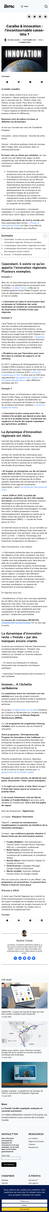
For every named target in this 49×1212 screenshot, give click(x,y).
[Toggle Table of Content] (44, 236)
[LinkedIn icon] (20, 958)
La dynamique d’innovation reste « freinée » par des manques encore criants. (25, 250)
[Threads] (40, 16)
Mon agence (33, 1183)
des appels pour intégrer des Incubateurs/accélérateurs (22, 379)
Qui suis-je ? (33, 1180)
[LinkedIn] (42, 82)
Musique (4, 1180)
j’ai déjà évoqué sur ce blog (24, 709)
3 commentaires (24, 42)
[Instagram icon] (29, 958)
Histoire (4, 1183)
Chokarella (39, 337)
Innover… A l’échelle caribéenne (18, 254)
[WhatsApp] (7, 82)
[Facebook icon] (15, 958)
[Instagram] (34, 16)
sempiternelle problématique (16, 622)
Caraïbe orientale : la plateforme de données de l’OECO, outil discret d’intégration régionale (22, 1092)
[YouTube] (45, 16)
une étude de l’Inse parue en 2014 (24, 488)
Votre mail (5, 1156)
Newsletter (33, 1147)
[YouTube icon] (33, 958)
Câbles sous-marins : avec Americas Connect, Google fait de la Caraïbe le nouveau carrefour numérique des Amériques (21, 1052)
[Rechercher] (46, 6)
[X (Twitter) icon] (24, 958)
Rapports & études (36, 1141)
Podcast (31, 1144)
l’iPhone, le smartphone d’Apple (20, 224)
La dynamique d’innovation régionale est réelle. (25, 245)
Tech (40, 40)
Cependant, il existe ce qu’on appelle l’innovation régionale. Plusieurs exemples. (23, 240)
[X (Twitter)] (29, 16)
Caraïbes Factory (19, 288)
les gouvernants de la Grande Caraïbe (20, 771)
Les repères (33, 1138)
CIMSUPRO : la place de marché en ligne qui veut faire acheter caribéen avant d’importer (22, 1013)
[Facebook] (19, 82)
